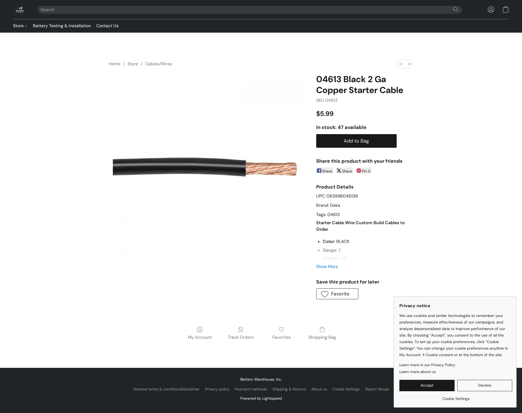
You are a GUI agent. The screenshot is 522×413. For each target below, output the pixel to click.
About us (319, 389)
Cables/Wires (158, 64)
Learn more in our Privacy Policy (427, 364)
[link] (455, 396)
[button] (20, 9)
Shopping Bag (322, 337)
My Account (200, 337)
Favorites (281, 337)
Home (114, 64)
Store (19, 26)
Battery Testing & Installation (62, 26)
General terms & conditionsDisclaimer (166, 389)
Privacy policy (217, 389)
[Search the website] (456, 9)
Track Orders (241, 337)
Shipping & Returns (289, 389)
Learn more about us (417, 371)
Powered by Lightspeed (261, 398)
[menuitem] (401, 64)
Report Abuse (377, 389)
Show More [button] (327, 266)
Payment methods (251, 389)
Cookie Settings (346, 389)
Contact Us (107, 26)
